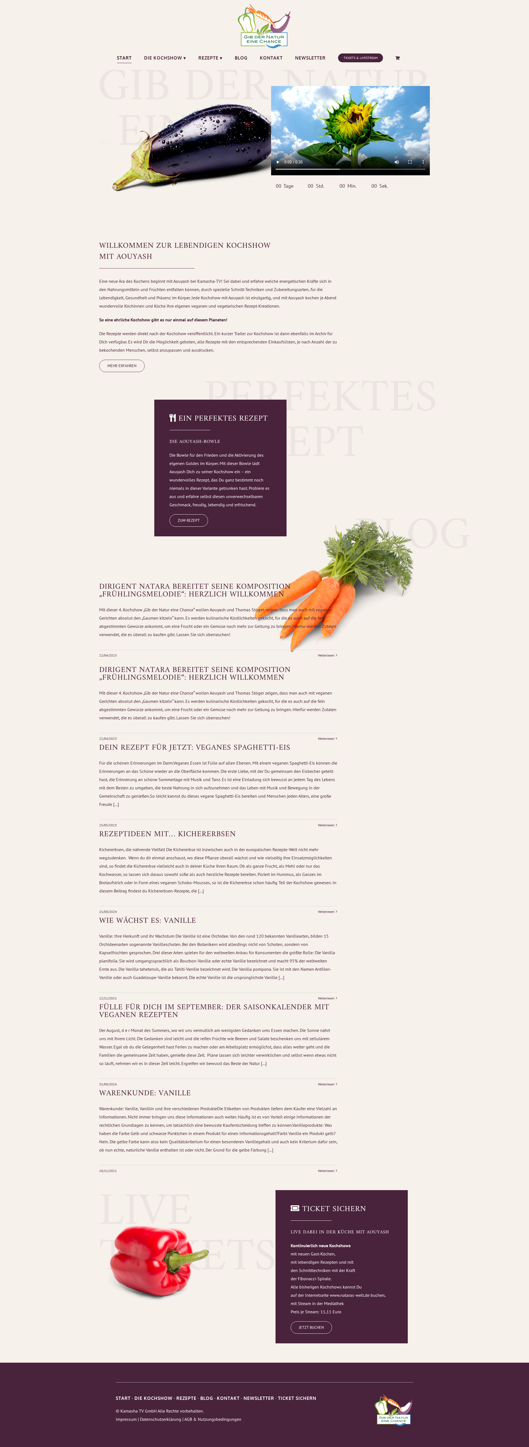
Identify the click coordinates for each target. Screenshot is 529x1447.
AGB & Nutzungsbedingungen (212, 1419)
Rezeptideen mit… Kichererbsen (167, 834)
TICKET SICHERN (297, 1398)
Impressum (126, 1419)
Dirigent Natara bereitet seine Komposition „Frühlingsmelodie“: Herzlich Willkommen (195, 590)
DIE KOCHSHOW (153, 1398)
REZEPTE (186, 1398)
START (123, 1398)
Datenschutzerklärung (160, 1419)
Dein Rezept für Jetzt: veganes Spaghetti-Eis (194, 748)
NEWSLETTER (259, 1398)
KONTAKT (228, 1398)
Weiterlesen (326, 655)
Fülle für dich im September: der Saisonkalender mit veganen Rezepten (214, 1011)
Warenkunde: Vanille (145, 1093)
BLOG (206, 1398)
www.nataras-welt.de (349, 1295)
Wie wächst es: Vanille (147, 921)
